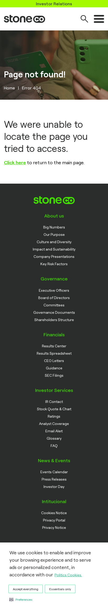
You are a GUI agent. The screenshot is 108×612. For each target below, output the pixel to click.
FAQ (54, 445)
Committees (54, 305)
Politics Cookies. (68, 575)
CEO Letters (54, 360)
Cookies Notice (54, 512)
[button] (21, 599)
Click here (15, 162)
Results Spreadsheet (54, 353)
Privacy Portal (54, 520)
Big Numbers (54, 227)
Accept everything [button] (25, 589)
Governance (54, 278)
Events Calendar (54, 472)
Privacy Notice (54, 527)
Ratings (54, 416)
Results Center (54, 346)
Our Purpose (54, 234)
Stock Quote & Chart (54, 409)
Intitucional (54, 501)
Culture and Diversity (54, 242)
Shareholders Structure (54, 319)
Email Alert (54, 431)
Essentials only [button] (60, 589)
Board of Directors (54, 297)
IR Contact (54, 401)
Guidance (54, 368)
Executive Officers (54, 290)
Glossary (54, 438)
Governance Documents (54, 312)
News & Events (54, 460)
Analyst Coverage (54, 423)
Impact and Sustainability (54, 249)
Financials (54, 334)
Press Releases (54, 479)
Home (9, 87)
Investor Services (54, 390)
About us (54, 216)
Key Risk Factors (54, 264)
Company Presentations (54, 256)
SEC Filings (54, 375)
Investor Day (54, 486)
